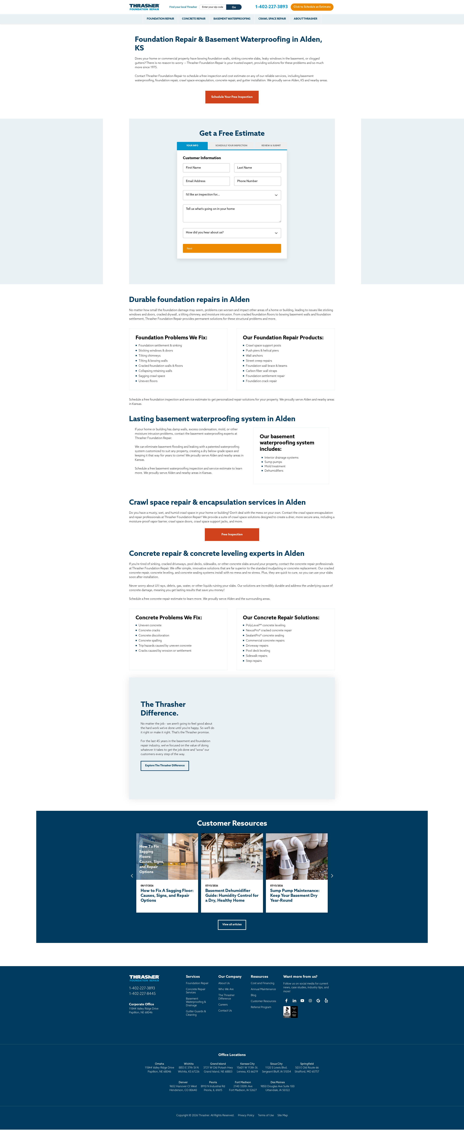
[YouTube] (302, 1001)
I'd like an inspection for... (203, 194)
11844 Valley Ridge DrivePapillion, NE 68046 (159, 1068)
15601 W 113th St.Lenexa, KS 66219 (247, 1068)
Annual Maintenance (263, 989)
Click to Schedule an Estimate (312, 7)
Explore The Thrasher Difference (165, 765)
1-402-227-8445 (142, 994)
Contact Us (225, 1011)
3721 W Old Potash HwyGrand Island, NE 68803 (218, 1068)
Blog (253, 995)
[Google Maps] (318, 1001)
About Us (224, 983)
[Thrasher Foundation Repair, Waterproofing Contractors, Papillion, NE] (290, 1018)
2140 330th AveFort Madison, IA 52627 (243, 1086)
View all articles (232, 924)
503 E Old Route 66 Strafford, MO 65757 (307, 1068)
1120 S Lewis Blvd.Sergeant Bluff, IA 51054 (276, 1068)
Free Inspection (232, 534)
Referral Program (261, 1007)
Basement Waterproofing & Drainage (196, 1002)
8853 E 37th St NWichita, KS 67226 (188, 1068)
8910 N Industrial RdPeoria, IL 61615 (213, 1086)
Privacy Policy (246, 1115)
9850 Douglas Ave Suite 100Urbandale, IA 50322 (278, 1086)
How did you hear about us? (204, 232)
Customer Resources (263, 1001)
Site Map (282, 1115)
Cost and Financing (262, 983)
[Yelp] (326, 1001)
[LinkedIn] (294, 1001)
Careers (223, 1005)
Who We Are (226, 989)
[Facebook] (286, 1001)
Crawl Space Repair (272, 19)
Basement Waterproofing (232, 19)
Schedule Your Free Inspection (232, 97)
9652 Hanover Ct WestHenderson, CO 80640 (183, 1086)
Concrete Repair (193, 19)
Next (189, 248)
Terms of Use (266, 1115)
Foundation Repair (160, 19)
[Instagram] (310, 1001)
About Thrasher (305, 19)
